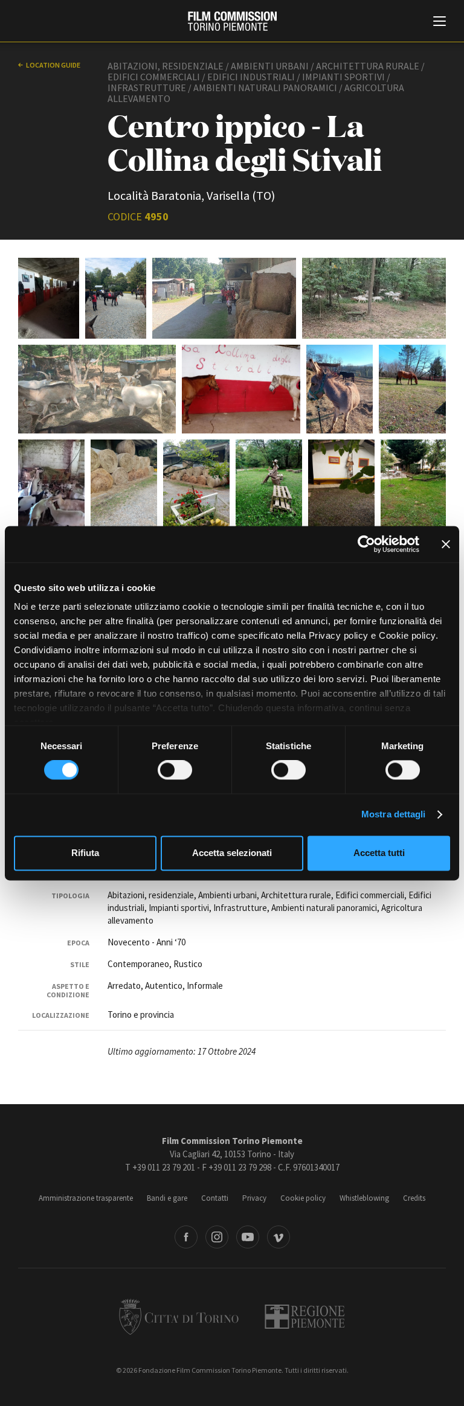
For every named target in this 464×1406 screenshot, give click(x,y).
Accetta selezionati (232, 853)
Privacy (254, 1198)
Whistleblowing (364, 1198)
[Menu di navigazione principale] (439, 22)
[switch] (175, 770)
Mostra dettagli (393, 815)
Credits (414, 1198)
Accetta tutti (379, 853)
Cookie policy (303, 1198)
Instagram (216, 1236)
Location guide (53, 64)
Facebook (186, 1236)
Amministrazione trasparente (86, 1198)
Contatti (214, 1198)
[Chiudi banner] (446, 544)
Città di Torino (179, 1317)
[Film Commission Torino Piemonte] (232, 21)
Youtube (247, 1236)
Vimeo (278, 1236)
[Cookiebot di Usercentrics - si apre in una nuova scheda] (366, 544)
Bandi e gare (167, 1198)
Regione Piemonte (305, 1317)
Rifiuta (85, 853)
